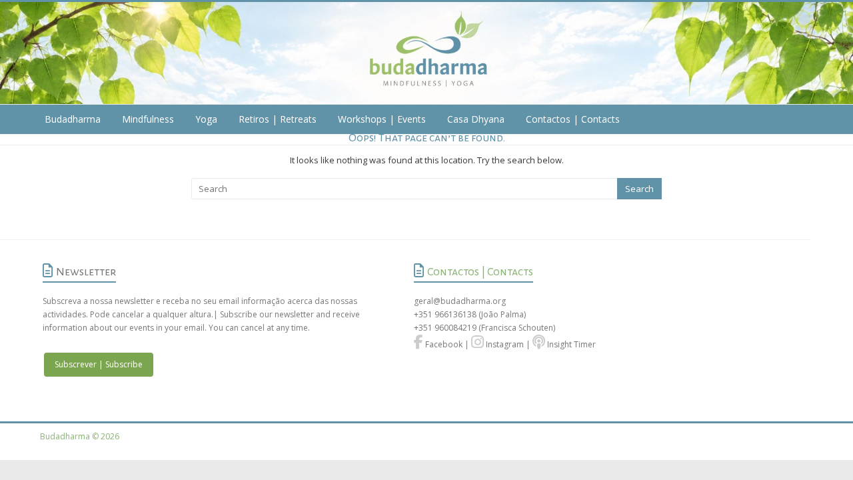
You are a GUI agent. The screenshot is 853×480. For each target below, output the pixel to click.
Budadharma (73, 119)
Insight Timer (570, 344)
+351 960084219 (446, 327)
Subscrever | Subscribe (99, 364)
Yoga (206, 119)
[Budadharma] (426, 53)
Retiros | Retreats (278, 119)
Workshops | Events (382, 119)
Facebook (442, 344)
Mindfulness (148, 119)
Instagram (504, 344)
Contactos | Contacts (573, 119)
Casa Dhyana (475, 119)
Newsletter (86, 272)
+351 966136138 (445, 314)
